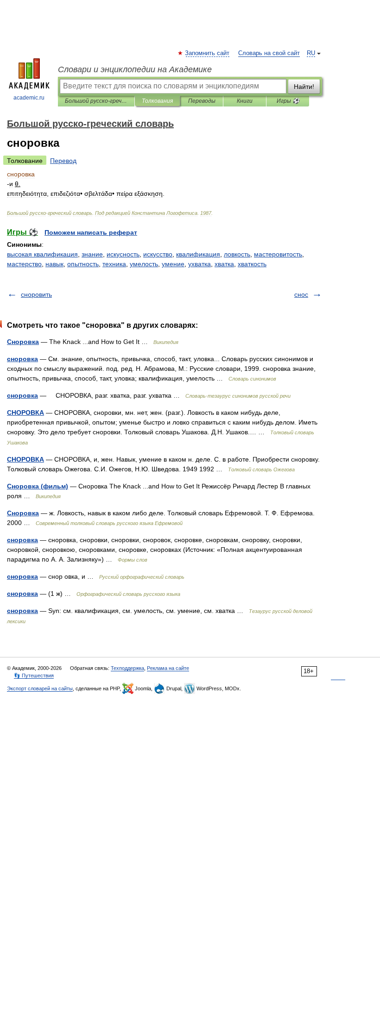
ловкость (237, 254)
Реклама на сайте (168, 668)
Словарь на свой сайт (269, 53)
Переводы (201, 101)
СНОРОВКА (25, 412)
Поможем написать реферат (90, 232)
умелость (144, 264)
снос (301, 294)
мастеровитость (278, 254)
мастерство (24, 264)
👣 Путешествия (34, 675)
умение (173, 264)
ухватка (199, 264)
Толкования (157, 101)
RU (311, 53)
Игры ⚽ (288, 101)
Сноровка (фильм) (37, 486)
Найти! (304, 86)
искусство (157, 254)
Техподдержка (127, 668)
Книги (245, 101)
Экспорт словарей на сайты (40, 688)
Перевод (63, 160)
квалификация (198, 254)
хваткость (252, 264)
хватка (224, 264)
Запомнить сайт (207, 53)
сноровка (22, 359)
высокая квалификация (42, 254)
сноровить (36, 294)
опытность (83, 264)
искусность (123, 254)
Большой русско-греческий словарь (96, 101)
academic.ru (28, 97)
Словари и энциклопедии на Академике (135, 69)
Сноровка (23, 341)
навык (54, 264)
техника (114, 264)
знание (92, 254)
